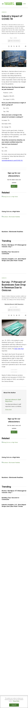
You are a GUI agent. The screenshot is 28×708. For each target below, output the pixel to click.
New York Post (19, 348)
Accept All (14, 705)
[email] (19, 46)
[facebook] (9, 46)
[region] (14, 702)
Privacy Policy (16, 701)
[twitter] (14, 46)
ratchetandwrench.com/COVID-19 (12, 160)
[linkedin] (11, 46)
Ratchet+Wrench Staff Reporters (14, 304)
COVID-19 (4, 12)
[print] (25, 46)
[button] (3, 4)
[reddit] (16, 46)
